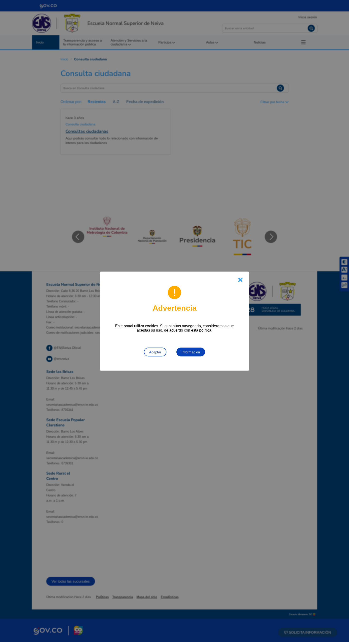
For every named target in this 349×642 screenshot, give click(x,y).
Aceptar (155, 352)
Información (191, 352)
